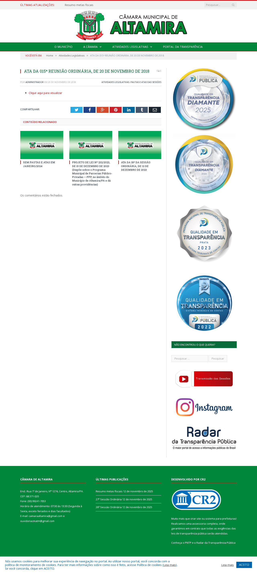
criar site (196, 518)
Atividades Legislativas (130, 47)
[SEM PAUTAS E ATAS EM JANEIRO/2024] (41, 145)
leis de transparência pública (189, 533)
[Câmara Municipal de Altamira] (128, 25)
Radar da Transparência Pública (216, 542)
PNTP (188, 542)
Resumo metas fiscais (109, 491)
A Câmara (90, 47)
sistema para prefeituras (220, 518)
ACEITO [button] (244, 565)
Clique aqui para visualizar (45, 93)
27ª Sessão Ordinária (78, 5)
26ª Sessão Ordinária (109, 507)
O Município (63, 47)
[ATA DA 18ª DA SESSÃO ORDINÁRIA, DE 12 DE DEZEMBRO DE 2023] (139, 145)
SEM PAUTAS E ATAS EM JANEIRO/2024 (39, 164)
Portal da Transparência (183, 47)
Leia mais (169, 565)
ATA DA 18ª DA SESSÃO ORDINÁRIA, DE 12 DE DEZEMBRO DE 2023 (135, 165)
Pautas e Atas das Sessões (146, 82)
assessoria (199, 523)
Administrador (34, 82)
